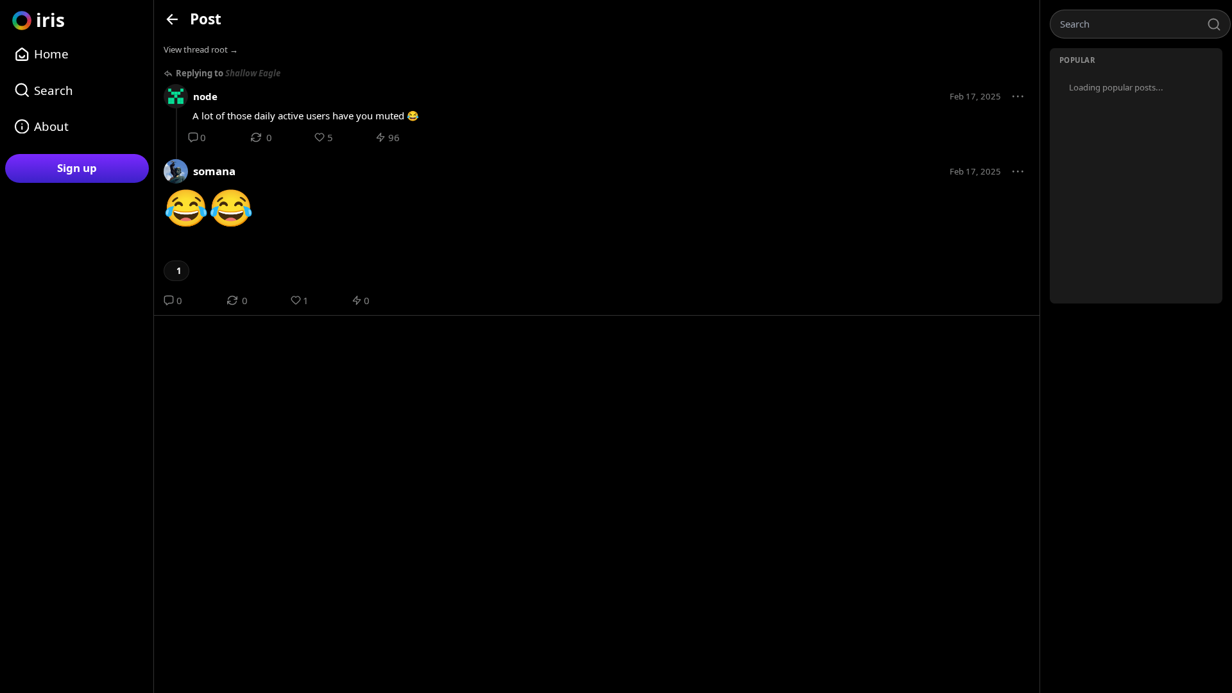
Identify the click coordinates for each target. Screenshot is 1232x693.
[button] (1018, 97)
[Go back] (172, 19)
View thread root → (201, 49)
